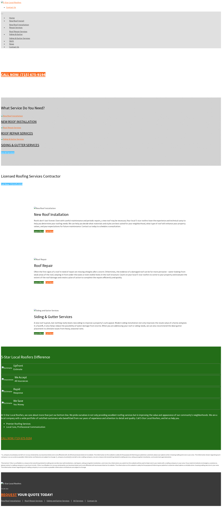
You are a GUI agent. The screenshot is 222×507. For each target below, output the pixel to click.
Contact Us (11, 7)
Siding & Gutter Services (19, 38)
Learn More (39, 231)
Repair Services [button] (15, 27)
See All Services (7, 152)
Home (12, 18)
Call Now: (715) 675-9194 (23, 74)
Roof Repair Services (18, 31)
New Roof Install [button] (16, 21)
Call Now (49, 231)
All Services (78, 500)
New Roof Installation (19, 24)
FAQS (11, 41)
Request (9, 494)
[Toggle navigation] (2, 13)
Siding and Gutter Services (58, 500)
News (11, 44)
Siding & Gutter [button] (16, 34)
